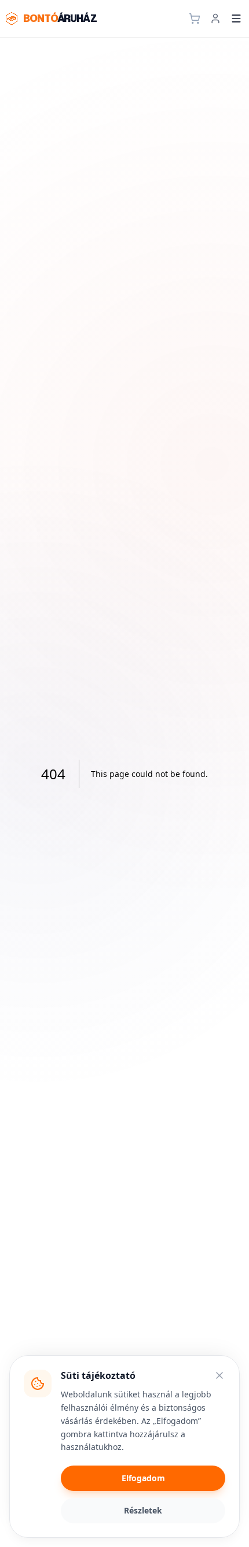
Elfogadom (143, 1477)
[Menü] (236, 18)
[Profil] (215, 18)
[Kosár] (194, 18)
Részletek (143, 1510)
